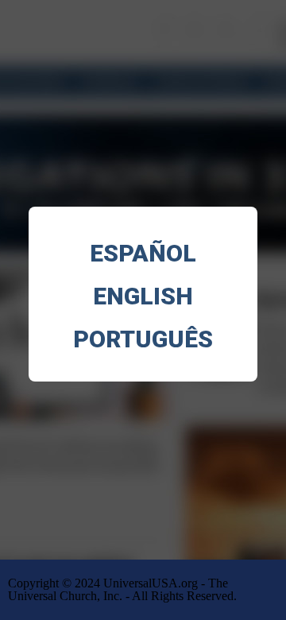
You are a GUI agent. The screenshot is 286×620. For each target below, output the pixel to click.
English (143, 296)
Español (143, 253)
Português (143, 339)
